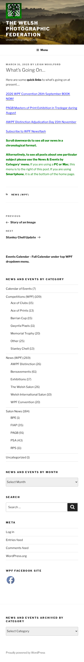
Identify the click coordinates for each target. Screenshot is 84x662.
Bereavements (21, 371)
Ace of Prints (19, 310)
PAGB (14, 433)
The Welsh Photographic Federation (28, 28)
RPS (13, 448)
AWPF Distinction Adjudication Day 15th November (41, 122)
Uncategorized (16, 457)
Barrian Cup (19, 318)
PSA (14, 440)
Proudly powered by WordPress (25, 652)
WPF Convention (22, 402)
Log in (10, 532)
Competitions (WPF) (20, 296)
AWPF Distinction (23, 364)
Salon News (14, 411)
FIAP (14, 425)
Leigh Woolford (48, 64)
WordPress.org (16, 556)
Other (15, 341)
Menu (44, 50)
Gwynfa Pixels (20, 326)
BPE (13, 418)
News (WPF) (20, 194)
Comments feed (17, 548)
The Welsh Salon (22, 387)
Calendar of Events (19, 288)
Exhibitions (18, 379)
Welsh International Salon (28, 394)
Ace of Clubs (19, 303)
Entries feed (14, 540)
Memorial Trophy (22, 333)
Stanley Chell (20, 348)
